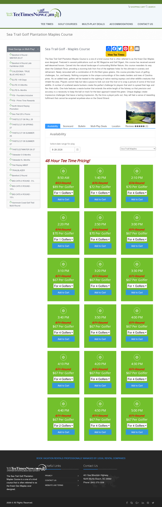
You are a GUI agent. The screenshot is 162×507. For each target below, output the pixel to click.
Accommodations (121, 24)
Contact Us (145, 24)
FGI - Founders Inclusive (22, 95)
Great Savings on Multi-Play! (21, 48)
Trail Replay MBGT (20, 165)
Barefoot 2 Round (19, 175)
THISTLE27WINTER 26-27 (23, 149)
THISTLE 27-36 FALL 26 (22, 119)
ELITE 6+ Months (19, 90)
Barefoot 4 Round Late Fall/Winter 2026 (20, 64)
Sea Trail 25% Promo (21, 114)
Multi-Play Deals (93, 24)
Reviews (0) (136, 126)
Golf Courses (67, 24)
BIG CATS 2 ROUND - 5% (23, 180)
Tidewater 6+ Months (21, 159)
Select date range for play (62, 143)
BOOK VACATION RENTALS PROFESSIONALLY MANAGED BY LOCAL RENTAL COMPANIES (81, 458)
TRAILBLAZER (18, 170)
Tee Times (47, 24)
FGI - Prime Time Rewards (23, 100)
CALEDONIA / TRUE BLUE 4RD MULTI (20, 73)
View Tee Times (116, 54)
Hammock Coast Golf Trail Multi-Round (22, 204)
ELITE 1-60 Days (19, 79)
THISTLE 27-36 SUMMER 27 (22, 142)
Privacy (48, 475)
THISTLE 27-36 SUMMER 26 (22, 134)
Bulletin (82, 126)
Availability (52, 126)
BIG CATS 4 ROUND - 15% (20, 196)
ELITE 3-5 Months (19, 84)
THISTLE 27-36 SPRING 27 (21, 126)
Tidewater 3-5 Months (21, 154)
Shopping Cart (137, 7)
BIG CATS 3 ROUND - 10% (20, 187)
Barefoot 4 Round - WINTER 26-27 (19, 56)
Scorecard (68, 126)
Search (151, 7)
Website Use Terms (54, 485)
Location (116, 126)
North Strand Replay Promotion (20, 107)
